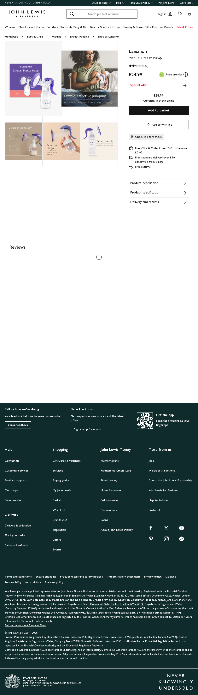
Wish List (59, 510)
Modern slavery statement (123, 576)
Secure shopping (46, 576)
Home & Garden (35, 27)
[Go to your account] (170, 14)
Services (58, 470)
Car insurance (109, 510)
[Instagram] (166, 540)
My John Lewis (166, 2)
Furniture (52, 27)
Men (21, 27)
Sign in (162, 14)
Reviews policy (54, 582)
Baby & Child (35, 36)
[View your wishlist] (179, 14)
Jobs (151, 460)
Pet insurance (109, 500)
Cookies (171, 576)
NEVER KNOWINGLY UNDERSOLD (27, 2)
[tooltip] (186, 74)
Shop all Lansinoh (108, 36)
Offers (57, 539)
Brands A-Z (60, 520)
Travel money (109, 480)
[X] (166, 529)
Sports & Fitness (111, 27)
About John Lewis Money (117, 530)
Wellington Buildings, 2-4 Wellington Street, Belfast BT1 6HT (147, 612)
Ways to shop (100, 2)
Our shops (11, 490)
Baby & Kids (81, 27)
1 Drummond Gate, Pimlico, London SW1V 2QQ (116, 604)
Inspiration (59, 530)
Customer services (16, 470)
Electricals (65, 27)
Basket (57, 500)
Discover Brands (162, 27)
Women (10, 27)
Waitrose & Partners (161, 470)
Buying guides (61, 480)
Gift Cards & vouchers (67, 460)
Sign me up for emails (88, 429)
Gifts (147, 27)
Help (118, 2)
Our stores (186, 2)
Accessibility (33, 582)
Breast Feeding (79, 36)
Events (57, 549)
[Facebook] (150, 529)
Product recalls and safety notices (81, 576)
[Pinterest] (150, 540)
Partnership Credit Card (116, 470)
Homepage (11, 36)
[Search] (71, 14)
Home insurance (111, 490)
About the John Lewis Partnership (170, 480)
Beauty (94, 27)
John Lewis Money (140, 2)
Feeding (56, 36)
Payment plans (110, 460)
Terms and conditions (18, 576)
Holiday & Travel (133, 27)
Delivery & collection (18, 525)
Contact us (12, 460)
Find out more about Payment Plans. (25, 625)
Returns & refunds (16, 545)
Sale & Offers (185, 27)
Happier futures (158, 500)
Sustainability (13, 582)
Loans (104, 520)
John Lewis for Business (163, 490)
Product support (15, 480)
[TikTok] (181, 540)
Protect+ (154, 510)
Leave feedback (18, 425)
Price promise (13, 500)
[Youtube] (181, 529)
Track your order (15, 535)
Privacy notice (153, 576)
